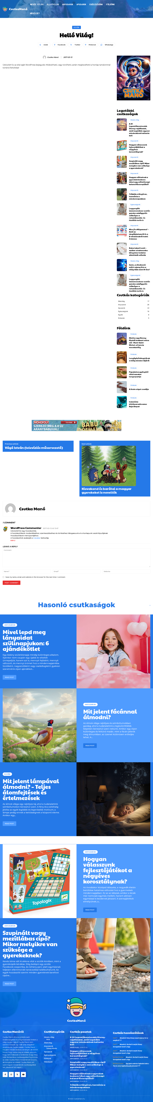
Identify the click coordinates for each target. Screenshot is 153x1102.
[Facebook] (5, 1074)
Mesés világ (134, 120)
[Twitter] (17, 1074)
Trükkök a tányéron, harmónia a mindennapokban (138, 196)
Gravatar (36, 538)
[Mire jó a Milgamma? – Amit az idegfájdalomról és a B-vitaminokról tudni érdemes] (122, 230)
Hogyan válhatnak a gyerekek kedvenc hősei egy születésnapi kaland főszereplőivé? (139, 180)
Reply (13, 540)
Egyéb (76, 27)
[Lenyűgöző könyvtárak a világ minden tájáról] (122, 357)
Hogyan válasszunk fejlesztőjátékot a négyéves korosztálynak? (107, 870)
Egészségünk (135, 204)
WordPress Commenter (26, 528)
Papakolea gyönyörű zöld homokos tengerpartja (138, 374)
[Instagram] (11, 1074)
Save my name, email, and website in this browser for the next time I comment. (35, 577)
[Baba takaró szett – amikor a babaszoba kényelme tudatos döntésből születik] (122, 249)
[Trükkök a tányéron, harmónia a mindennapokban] (122, 194)
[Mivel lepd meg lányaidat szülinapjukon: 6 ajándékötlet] (113, 651)
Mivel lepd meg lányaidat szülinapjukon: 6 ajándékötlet (26, 640)
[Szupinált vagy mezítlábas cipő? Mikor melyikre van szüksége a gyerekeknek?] (122, 162)
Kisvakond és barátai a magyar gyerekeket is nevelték (106, 490)
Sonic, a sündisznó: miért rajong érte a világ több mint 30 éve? (139, 267)
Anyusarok (134, 141)
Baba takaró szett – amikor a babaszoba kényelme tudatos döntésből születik (138, 251)
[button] (137, 9)
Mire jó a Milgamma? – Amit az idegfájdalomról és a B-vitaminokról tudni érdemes (139, 234)
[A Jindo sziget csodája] (122, 387)
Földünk (133, 334)
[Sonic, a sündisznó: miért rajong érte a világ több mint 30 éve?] (122, 265)
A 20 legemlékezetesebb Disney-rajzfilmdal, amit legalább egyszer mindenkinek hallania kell (139, 130)
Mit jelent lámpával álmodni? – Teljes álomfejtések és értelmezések (31, 789)
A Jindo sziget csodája (139, 389)
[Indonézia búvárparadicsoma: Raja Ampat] (122, 402)
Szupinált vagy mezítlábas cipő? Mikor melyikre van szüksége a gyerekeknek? (139, 164)
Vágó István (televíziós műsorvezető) (34, 448)
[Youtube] (23, 1074)
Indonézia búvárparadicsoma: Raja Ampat (138, 404)
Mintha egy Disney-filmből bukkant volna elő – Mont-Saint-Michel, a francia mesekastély (139, 342)
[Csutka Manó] (45, 57)
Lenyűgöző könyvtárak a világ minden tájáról (139, 359)
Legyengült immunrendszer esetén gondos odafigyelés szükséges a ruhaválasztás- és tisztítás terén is (139, 214)
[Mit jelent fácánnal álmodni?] (39, 725)
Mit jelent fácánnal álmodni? (110, 714)
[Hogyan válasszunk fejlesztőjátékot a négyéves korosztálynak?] (122, 145)
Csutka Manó (52, 57)
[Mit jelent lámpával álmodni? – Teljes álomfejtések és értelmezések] (113, 799)
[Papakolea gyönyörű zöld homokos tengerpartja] (122, 372)
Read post (9, 677)
